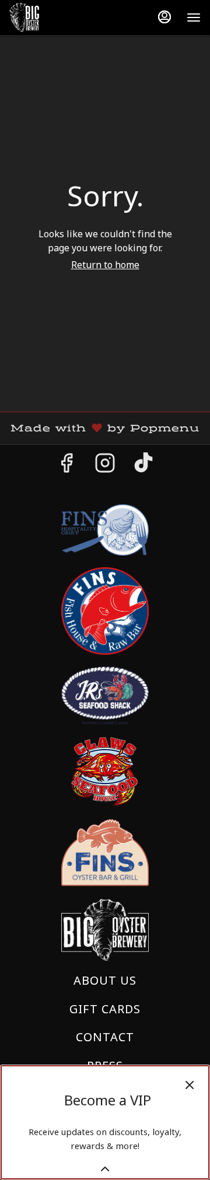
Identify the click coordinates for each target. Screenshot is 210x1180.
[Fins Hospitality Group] (105, 528)
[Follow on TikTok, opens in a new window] (143, 465)
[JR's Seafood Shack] (105, 694)
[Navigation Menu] (193, 17)
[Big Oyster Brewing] (105, 928)
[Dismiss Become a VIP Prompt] (190, 1085)
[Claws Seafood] (105, 770)
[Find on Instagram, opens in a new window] (105, 465)
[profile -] (165, 17)
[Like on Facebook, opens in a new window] (66, 465)
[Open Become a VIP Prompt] (105, 1169)
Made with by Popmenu (104, 428)
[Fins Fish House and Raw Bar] (105, 610)
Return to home (105, 264)
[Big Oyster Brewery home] (61, 17)
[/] (105, 852)
